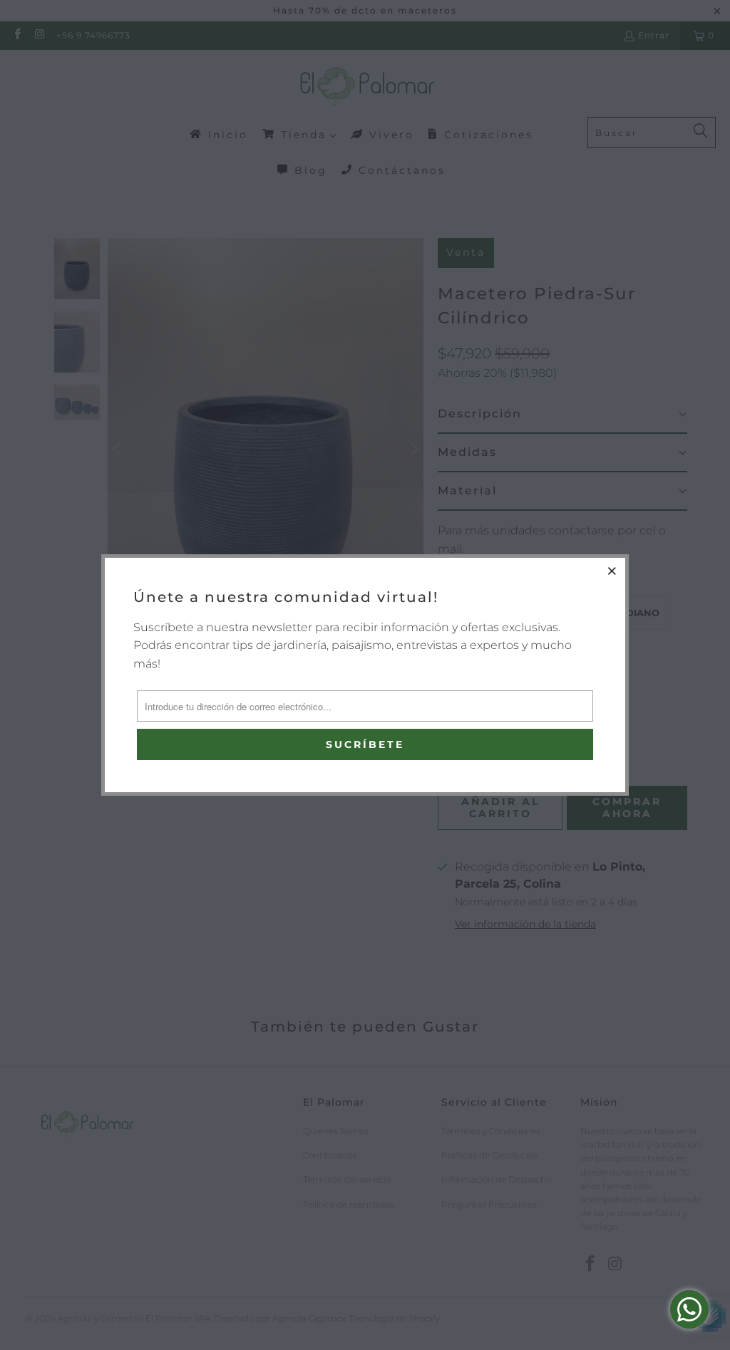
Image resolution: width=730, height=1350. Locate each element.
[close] (612, 570)
